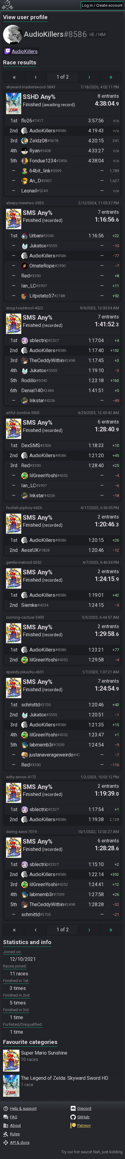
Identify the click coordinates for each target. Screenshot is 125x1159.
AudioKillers (25, 51)
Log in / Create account (102, 5)
